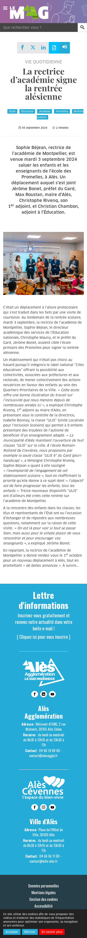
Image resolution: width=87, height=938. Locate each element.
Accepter (11, 932)
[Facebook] (22, 47)
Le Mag (31, 11)
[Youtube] (52, 694)
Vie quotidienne (43, 62)
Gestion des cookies (43, 899)
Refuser (29, 932)
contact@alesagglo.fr (43, 755)
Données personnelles (43, 885)
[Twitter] (33, 47)
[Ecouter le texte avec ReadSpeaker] (64, 48)
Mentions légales (43, 892)
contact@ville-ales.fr (44, 861)
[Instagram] (43, 807)
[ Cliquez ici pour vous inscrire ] (43, 636)
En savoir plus (52, 932)
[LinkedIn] (43, 47)
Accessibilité (43, 906)
